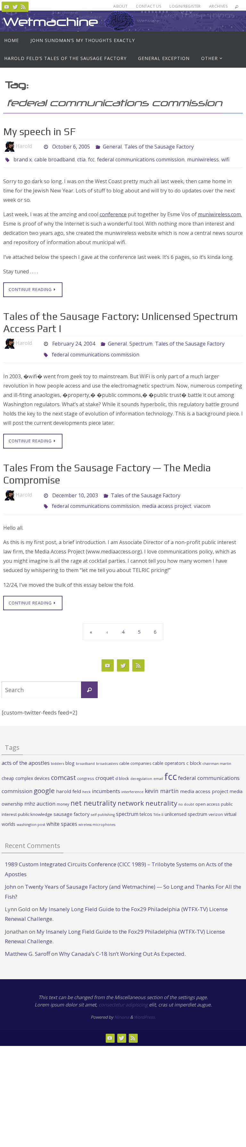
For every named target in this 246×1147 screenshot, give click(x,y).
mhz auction (39, 794)
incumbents (106, 782)
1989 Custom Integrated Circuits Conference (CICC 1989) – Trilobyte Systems (101, 855)
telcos (146, 805)
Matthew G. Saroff (27, 944)
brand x (22, 158)
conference (113, 212)
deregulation (141, 769)
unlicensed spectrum (186, 805)
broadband (85, 754)
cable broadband (54, 158)
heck (86, 782)
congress (85, 769)
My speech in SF (39, 131)
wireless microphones (96, 815)
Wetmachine (50, 22)
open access (207, 795)
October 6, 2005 (71, 146)
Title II (158, 805)
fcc (91, 158)
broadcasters (107, 754)
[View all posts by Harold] (37, 146)
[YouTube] (7, 7)
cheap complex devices (26, 769)
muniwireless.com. (220, 212)
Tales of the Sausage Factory (159, 146)
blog (70, 754)
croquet (104, 769)
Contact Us (148, 6)
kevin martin (162, 782)
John (10, 877)
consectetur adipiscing (123, 995)
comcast (63, 768)
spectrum (127, 805)
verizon (216, 805)
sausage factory (71, 805)
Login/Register (185, 6)
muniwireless (203, 158)
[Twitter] (15, 7)
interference (132, 782)
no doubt (186, 795)
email (158, 769)
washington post (31, 815)
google (44, 781)
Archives (218, 6)
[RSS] (23, 7)
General (112, 146)
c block (193, 754)
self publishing (103, 805)
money (63, 795)
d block (122, 769)
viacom (202, 498)
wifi (225, 158)
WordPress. (145, 1008)
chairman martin (216, 754)
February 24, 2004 (73, 341)
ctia (81, 158)
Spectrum (140, 341)
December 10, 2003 (75, 489)
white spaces (61, 814)
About (120, 6)
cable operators (168, 754)
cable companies (135, 754)
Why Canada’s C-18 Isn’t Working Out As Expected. (122, 944)
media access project (166, 498)
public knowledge (35, 805)
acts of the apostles (26, 754)
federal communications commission (140, 158)
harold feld (68, 782)
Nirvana (121, 1008)
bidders (57, 754)
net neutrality (93, 794)
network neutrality (147, 794)
